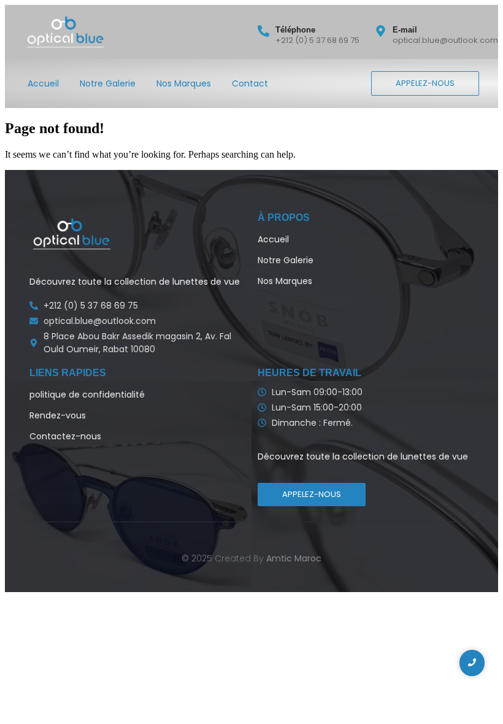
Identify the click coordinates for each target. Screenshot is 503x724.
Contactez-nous (65, 436)
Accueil (43, 83)
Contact (250, 83)
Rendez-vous (57, 415)
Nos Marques (183, 83)
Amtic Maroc (293, 558)
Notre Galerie (108, 83)
